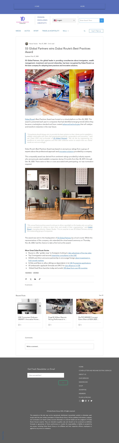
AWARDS (36, 272)
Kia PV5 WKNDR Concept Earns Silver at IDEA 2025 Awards (88, 318)
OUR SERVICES (84, 378)
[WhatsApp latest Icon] (80, 401)
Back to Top (3, 435)
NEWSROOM (83, 382)
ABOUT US (82, 374)
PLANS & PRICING (85, 397)
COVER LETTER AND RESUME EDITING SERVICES (89, 370)
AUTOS (27, 31)
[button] (84, 31)
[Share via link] (40, 279)
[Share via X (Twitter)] (30, 279)
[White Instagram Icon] (86, 401)
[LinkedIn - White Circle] (83, 401)
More (65, 31)
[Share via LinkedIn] (35, 279)
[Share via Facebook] (26, 279)
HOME (81, 367)
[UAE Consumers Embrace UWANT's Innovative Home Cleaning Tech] (29, 306)
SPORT (36, 31)
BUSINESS (28, 272)
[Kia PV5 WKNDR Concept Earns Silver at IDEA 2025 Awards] (89, 306)
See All (101, 295)
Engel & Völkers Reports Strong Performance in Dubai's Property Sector (57, 318)
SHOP (81, 386)
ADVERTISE (82, 390)
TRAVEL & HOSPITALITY (50, 31)
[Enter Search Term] (102, 20)
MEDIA (18, 31)
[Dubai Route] (88, 401)
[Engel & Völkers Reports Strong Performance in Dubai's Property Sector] (59, 306)
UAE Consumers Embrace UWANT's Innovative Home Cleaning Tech (28, 318)
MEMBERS (82, 393)
